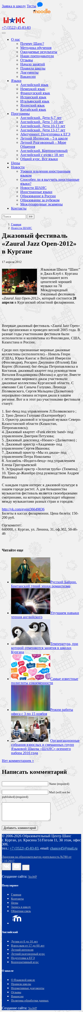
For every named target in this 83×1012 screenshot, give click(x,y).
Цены (14, 902)
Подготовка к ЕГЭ (23, 958)
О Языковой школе (23, 980)
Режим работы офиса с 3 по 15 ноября (42, 712)
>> (31, 216)
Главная (16, 894)
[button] (40, 6)
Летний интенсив (22, 949)
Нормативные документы (27, 988)
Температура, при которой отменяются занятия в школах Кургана (44, 648)
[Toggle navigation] (4, 33)
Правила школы (21, 984)
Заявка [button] (14, 6)
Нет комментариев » (18, 761)
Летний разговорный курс (28, 953)
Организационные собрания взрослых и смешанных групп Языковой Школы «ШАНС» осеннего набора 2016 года (45, 747)
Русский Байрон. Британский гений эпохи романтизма (44, 584)
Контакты (17, 898)
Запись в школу (21, 907)
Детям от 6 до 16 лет (24, 941)
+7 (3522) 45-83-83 (16, 28)
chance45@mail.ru (63, 848)
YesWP (32, 876)
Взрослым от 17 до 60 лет (27, 945)
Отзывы (16, 992)
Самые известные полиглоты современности (44, 681)
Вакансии (17, 996)
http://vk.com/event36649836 (23, 509)
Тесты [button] (31, 6)
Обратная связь (21, 911)
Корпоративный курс (25, 962)
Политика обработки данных (30, 1000)
